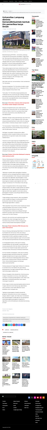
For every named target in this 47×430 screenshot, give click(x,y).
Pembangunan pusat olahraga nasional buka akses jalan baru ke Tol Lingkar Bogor (38, 85)
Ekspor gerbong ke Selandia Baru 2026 (38, 178)
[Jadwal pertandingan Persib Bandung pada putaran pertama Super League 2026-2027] (33, 21)
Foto (33, 127)
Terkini (16, 1)
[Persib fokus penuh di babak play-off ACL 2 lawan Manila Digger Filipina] (33, 41)
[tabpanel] (38, 135)
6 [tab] (41, 152)
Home (5, 11)
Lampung (7, 329)
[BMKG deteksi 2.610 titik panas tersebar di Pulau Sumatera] (26, 359)
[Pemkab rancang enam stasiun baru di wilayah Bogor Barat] (33, 121)
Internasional (27, 403)
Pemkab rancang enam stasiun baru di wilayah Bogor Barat (40, 121)
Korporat (37, 420)
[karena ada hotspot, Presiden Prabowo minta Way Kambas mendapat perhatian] (6, 342)
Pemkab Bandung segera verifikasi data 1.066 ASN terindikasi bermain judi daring (40, 62)
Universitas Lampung (8, 332)
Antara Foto (11, 1)
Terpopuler (20, 1)
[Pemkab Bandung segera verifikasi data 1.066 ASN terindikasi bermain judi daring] (33, 60)
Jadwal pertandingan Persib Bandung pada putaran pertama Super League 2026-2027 (39, 24)
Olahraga (26, 405)
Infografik (35, 156)
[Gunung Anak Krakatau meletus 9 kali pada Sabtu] (16, 375)
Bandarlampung (14, 329)
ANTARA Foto (38, 418)
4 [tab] (40, 140)
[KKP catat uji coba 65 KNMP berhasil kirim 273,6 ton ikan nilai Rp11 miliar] (16, 342)
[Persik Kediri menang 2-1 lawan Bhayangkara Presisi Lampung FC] (6, 375)
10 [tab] (40, 154)
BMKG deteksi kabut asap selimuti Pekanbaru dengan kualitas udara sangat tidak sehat (6, 366)
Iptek (10, 11)
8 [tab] (36, 154)
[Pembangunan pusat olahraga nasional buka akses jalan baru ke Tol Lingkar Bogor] (38, 77)
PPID (36, 422)
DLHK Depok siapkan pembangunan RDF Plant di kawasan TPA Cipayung (39, 114)
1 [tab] (34, 140)
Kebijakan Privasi (39, 407)
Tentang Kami (38, 409)
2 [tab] (36, 140)
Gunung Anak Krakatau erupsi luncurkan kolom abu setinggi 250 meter (26, 349)
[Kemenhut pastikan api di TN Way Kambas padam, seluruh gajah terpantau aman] (16, 359)
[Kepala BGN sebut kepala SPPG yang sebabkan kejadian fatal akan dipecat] (33, 32)
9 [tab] (38, 154)
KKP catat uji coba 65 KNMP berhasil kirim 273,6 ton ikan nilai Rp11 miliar (15, 349)
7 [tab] (43, 152)
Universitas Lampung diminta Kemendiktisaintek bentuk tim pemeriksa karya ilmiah (22, 12)
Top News (25, 1)
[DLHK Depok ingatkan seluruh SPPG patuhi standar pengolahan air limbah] (33, 92)
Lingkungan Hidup (17, 409)
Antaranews (5, 1)
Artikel (15, 407)
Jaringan (37, 401)
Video (34, 141)
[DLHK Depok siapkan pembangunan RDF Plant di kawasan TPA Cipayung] (33, 112)
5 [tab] (41, 140)
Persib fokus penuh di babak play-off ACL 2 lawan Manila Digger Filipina (39, 42)
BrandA (37, 416)
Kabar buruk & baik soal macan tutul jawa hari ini (38, 149)
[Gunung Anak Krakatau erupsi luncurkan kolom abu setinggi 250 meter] (26, 342)
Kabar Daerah (16, 401)
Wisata (26, 401)
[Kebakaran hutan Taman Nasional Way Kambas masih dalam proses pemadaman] (26, 375)
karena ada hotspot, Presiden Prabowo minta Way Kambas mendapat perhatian (5, 350)
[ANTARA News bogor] (25, 4)
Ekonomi (15, 403)
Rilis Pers (30, 1)
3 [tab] (38, 140)
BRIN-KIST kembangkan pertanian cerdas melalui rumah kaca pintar (37, 133)
